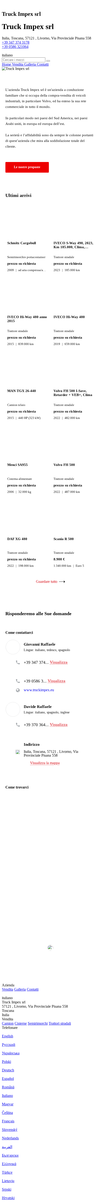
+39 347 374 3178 (15, 42)
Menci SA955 (17, 465)
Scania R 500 (64, 539)
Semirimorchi (38, 1023)
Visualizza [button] (58, 662)
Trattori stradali (60, 1023)
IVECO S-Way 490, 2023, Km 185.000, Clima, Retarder (73, 245)
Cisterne (21, 1023)
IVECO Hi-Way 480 (69, 317)
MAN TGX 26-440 (21, 391)
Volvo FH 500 (64, 465)
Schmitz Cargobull (21, 243)
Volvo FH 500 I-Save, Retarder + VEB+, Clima (73, 393)
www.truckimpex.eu (39, 690)
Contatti (33, 989)
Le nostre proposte (27, 167)
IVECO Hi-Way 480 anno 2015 (27, 319)
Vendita (7, 989)
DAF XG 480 (17, 539)
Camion (8, 1023)
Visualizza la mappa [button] (45, 763)
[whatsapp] (36, 669)
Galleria (20, 989)
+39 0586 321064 (15, 47)
